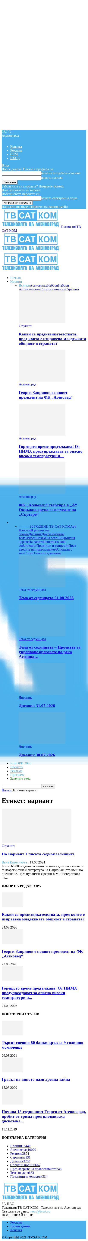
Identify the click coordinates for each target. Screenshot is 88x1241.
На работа (36, 542)
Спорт (29, 553)
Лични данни (20, 1226)
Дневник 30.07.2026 (37, 755)
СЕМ (14, 154)
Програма (17, 775)
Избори (52, 285)
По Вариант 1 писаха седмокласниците (38, 854)
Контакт (16, 146)
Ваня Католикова (14, 862)
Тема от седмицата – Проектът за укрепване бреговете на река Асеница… (50, 652)
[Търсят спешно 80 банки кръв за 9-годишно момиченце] (12, 1034)
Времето (16, 767)
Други (46, 534)
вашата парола (51, 177)
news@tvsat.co (40, 1211)
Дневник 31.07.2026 (37, 705)
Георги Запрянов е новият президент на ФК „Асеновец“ (46, 394)
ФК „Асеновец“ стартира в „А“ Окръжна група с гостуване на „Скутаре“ (48, 510)
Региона (34, 289)
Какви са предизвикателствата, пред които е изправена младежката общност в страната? (52, 339)
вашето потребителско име (60, 173)
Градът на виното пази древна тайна (36, 1079)
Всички (24, 285)
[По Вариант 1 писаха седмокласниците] (36, 842)
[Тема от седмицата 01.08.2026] (42, 586)
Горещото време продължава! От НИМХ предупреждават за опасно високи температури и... (39, 993)
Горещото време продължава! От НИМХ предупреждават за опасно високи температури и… (50, 451)
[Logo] (31, 250)
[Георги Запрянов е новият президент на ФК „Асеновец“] (42, 380)
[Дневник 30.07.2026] (42, 743)
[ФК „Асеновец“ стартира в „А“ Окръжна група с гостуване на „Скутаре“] (42, 493)
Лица (61, 538)
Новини (16, 281)
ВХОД (15, 158)
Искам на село (46, 538)
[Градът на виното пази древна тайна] (12, 1071)
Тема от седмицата (47, 553)
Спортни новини (52, 289)
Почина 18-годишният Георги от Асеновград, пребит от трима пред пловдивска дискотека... (44, 1116)
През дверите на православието (47, 547)
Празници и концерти (53, 545)
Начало (15, 278)
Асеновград (38, 285)
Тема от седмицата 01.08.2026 (46, 598)
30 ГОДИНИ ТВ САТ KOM (50, 526)
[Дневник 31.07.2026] (42, 694)
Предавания (19, 522)
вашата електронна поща (59, 198)
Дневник (35, 534)
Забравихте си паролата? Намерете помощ (32, 186)
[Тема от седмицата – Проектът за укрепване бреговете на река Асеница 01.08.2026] (42, 635)
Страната (72, 289)
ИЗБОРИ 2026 (20, 763)
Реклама (16, 150)
